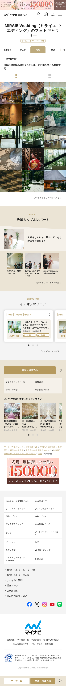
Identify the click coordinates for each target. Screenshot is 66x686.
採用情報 (49, 644)
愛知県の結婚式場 (47, 447)
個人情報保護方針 (21, 644)
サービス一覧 (23, 640)
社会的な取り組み (51, 640)
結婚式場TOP (31, 447)
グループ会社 (37, 644)
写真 (40, 453)
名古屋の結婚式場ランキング (38, 450)
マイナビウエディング (13, 447)
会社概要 (11, 640)
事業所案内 (36, 640)
